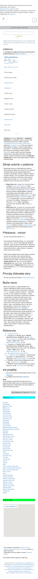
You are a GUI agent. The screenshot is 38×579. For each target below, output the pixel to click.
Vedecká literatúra (8, 475)
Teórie (4, 452)
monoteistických (8, 143)
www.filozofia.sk (29, 566)
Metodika (5, 432)
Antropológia (6, 404)
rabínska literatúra (28, 225)
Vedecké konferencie (8, 480)
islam (19, 145)
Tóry (30, 315)
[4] (10, 148)
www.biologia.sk (20, 563)
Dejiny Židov (7, 125)
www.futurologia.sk (16, 568)
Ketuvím (15, 202)
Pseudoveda (6, 447)
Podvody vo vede (7, 440)
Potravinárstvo (7, 443)
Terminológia (6, 459)
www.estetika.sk (8, 566)
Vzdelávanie (6, 491)
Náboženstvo (7, 88)
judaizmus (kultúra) (20, 54)
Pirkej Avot (24, 218)
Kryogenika (6, 420)
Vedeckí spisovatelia (8, 489)
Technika (5, 457)
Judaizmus (11, 334)
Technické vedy (7, 455)
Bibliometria (6, 408)
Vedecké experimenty (9, 478)
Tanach (8, 198)
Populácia (6, 83)
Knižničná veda (7, 418)
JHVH (14, 315)
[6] (32, 314)
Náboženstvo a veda (8, 436)
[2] (32, 137)
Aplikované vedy (7, 406)
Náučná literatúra (7, 438)
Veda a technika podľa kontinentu (12, 468)
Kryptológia (6, 422)
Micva (23, 236)
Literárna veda (7, 425)
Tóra (18, 179)
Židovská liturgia (8, 119)
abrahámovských (18, 143)
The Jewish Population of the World (17, 353)
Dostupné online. (15, 362)
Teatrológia (6, 454)
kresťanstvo (14, 145)
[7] (17, 323)
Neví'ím (31, 200)
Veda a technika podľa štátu (10, 466)
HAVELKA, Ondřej (14, 355)
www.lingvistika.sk (18, 569)
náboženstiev (26, 143)
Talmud (8, 225)
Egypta (28, 306)
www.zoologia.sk (28, 572)
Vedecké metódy (7, 482)
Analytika (5, 402)
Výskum (5, 463)
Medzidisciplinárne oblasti (10, 427)
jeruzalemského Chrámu (18, 219)
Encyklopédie (6, 411)
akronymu (17, 267)
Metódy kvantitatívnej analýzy (11, 429)
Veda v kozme (7, 471)
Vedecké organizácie (8, 485)
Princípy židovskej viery (27, 277)
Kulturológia (6, 424)
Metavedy (5, 431)
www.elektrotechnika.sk (28, 564)
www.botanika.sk (29, 563)
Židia (6, 57)
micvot (30, 195)
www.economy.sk (16, 564)
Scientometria (7, 448)
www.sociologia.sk (10, 572)
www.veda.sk (19, 572)
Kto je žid (16, 67)
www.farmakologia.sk (19, 566)
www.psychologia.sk (14, 571)
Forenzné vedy (7, 415)
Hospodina (27, 189)
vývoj (11, 83)
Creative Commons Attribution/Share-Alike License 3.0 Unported (17, 548)
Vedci (4, 473)
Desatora (6, 292)
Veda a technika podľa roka (10, 470)
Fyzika (9, 568)
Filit (17, 334)
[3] (11, 139)
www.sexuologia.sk (25, 571)
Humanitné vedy (7, 417)
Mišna (25, 221)
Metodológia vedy (8, 434)
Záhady (5, 493)
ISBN (13, 342)
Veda (11, 397)
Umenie (5, 461)
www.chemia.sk (9, 569)
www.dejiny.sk (7, 564)
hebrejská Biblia (23, 197)
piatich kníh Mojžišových (20, 186)
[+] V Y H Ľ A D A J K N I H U (19, 28)
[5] (31, 312)
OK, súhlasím (11, 14)
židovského (7, 152)
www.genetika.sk (26, 568)
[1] (23, 137)
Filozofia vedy (7, 413)
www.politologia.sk (28, 569)
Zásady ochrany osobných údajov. (9, 9)
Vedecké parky (7, 487)
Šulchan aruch (10, 228)
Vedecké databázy (8, 477)
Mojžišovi (19, 308)
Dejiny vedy (6, 410)
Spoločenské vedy (8, 450)
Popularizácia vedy (8, 441)
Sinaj (16, 189)
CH (19, 41)
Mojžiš (8, 189)
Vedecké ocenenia (8, 484)
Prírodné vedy (7, 445)
